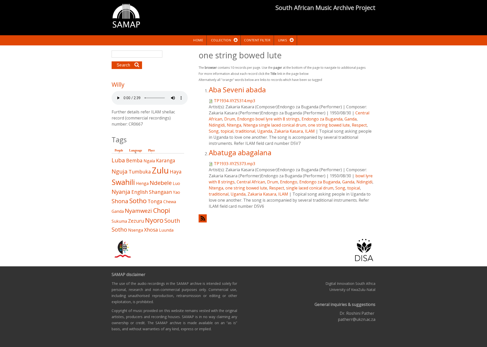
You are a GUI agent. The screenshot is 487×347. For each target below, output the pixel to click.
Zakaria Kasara (288, 131)
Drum (229, 119)
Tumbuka (140, 171)
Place (151, 150)
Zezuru (136, 220)
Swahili (123, 182)
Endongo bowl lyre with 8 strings (268, 119)
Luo (176, 183)
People (119, 150)
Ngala (149, 161)
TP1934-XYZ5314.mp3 (234, 100)
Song (214, 131)
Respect (359, 125)
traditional (245, 131)
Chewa (169, 201)
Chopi (161, 210)
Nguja (120, 171)
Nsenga (135, 230)
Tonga (155, 201)
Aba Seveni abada (237, 89)
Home (198, 40)
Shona (120, 201)
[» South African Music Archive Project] (126, 16)
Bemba (134, 160)
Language (137, 150)
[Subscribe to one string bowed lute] (287, 218)
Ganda (350, 119)
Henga (142, 183)
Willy (118, 84)
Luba (118, 160)
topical (227, 131)
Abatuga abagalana (240, 152)
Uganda (264, 131)
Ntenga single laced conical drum (274, 125)
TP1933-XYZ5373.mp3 (234, 163)
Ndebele (161, 183)
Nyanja (121, 192)
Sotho (138, 200)
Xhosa (151, 229)
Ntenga (234, 125)
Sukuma (119, 221)
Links (282, 40)
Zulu (160, 170)
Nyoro (154, 220)
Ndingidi (217, 125)
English (139, 191)
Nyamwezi (138, 211)
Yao (176, 192)
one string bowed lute (329, 125)
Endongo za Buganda (322, 119)
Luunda (166, 230)
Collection (221, 40)
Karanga (165, 160)
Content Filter (257, 40)
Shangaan (160, 191)
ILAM (310, 131)
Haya (176, 171)
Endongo (288, 182)
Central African (251, 182)
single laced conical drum (309, 188)
